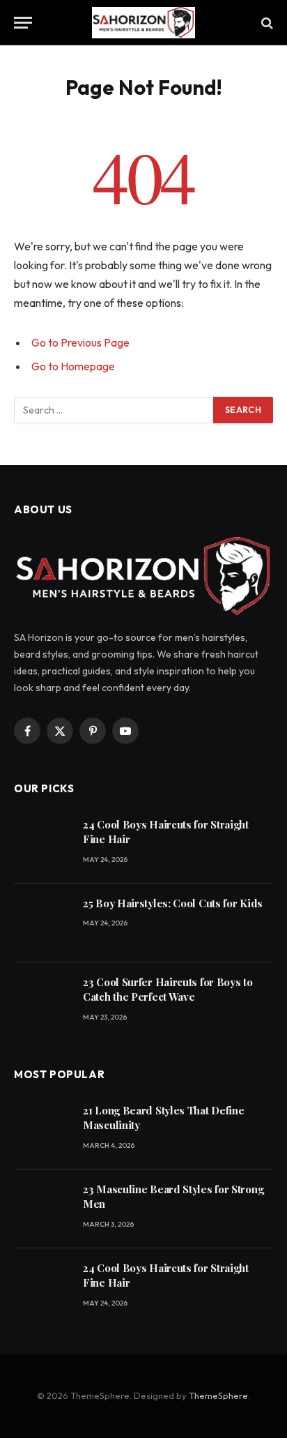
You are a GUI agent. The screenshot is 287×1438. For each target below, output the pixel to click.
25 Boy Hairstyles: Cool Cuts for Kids (173, 903)
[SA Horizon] (143, 22)
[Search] (265, 22)
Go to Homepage (73, 366)
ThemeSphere (218, 1395)
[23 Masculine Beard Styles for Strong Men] (42, 1209)
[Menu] (23, 22)
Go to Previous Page (80, 342)
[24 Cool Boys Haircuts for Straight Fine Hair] (42, 844)
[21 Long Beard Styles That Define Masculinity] (42, 1130)
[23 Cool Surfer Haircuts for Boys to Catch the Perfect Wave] (42, 1002)
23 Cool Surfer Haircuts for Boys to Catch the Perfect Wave (168, 989)
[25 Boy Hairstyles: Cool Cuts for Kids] (42, 923)
